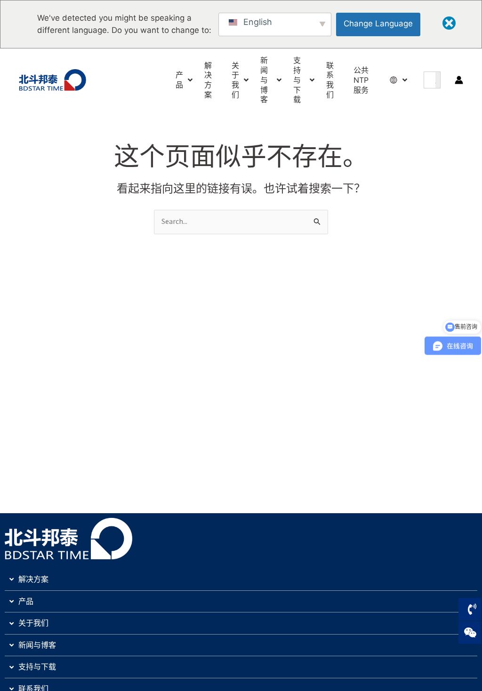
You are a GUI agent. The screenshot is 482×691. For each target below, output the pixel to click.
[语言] (395, 79)
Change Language (378, 23)
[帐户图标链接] (459, 80)
